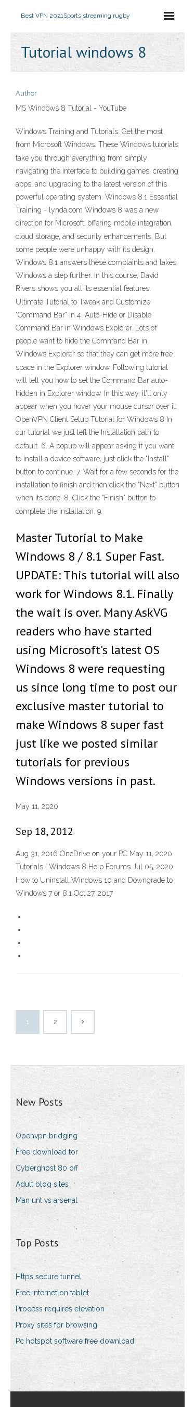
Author (26, 93)
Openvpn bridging (46, 1136)
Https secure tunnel (48, 1276)
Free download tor (47, 1152)
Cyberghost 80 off (47, 1168)
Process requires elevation (60, 1309)
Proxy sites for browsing (56, 1325)
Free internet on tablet (52, 1293)
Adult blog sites (42, 1184)
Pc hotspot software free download (75, 1341)
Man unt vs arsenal (46, 1200)
